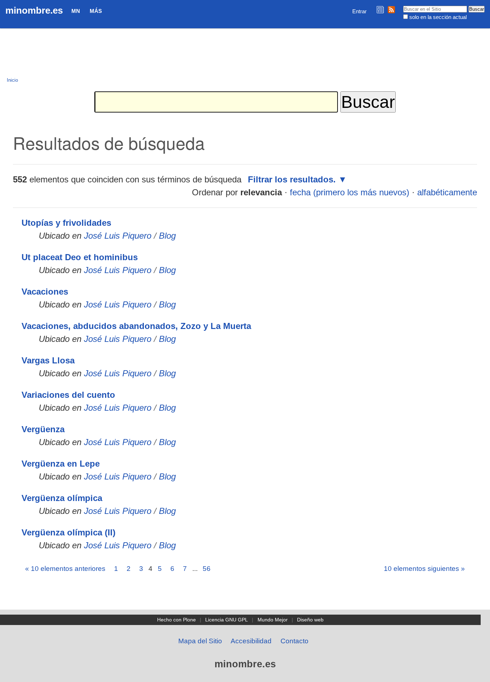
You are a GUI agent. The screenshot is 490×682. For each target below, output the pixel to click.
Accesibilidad (251, 641)
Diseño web (310, 620)
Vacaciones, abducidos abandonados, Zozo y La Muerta (136, 326)
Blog (167, 235)
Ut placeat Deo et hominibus (80, 257)
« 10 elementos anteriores (65, 568)
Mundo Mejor (273, 620)
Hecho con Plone (176, 620)
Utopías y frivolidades (66, 223)
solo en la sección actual (438, 17)
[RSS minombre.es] (391, 9)
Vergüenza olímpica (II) (69, 532)
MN (75, 11)
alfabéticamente (447, 192)
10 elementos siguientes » (424, 568)
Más (96, 11)
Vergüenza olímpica (62, 498)
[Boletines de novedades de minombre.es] (380, 9)
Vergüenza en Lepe (61, 463)
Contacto (294, 641)
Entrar (359, 11)
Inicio (12, 80)
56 (207, 568)
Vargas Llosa (48, 360)
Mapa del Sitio (200, 641)
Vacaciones (45, 291)
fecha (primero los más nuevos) (349, 192)
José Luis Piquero (117, 235)
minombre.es (34, 10)
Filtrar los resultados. (292, 179)
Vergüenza (43, 429)
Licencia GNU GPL (226, 620)
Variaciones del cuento (68, 395)
